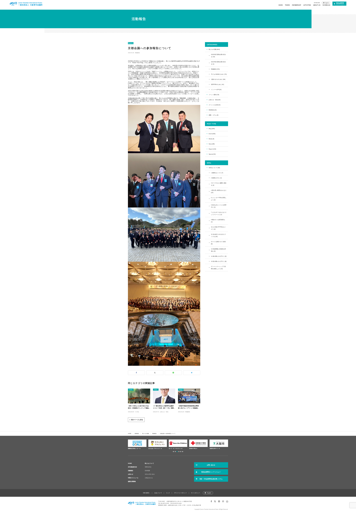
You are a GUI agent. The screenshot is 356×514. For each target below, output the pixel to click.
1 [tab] (173, 451)
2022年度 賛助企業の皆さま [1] (218, 63)
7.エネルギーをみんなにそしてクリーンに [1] (218, 213)
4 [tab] (178, 451)
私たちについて (149, 463)
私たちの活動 (145, 433)
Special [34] (212, 154)
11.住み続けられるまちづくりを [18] (218, 235)
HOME (280, 5)
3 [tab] (177, 451)
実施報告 (137, 52)
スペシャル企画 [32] (214, 105)
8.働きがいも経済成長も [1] (218, 221)
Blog (129, 43)
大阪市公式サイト (193, 448)
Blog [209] (212, 128)
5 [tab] (180, 451)
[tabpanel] (137, 444)
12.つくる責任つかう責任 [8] (218, 243)
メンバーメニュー (340, 3)
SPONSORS (317, 2)
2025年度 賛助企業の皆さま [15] (218, 55)
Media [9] (211, 139)
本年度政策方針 (132, 467)
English (327, 2)
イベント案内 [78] (214, 94)
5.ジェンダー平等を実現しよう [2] (218, 199)
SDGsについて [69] (214, 167)
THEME (287, 5)
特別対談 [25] (212, 110)
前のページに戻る (137, 419)
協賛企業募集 (132, 481)
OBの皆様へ (146, 493)
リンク (168, 493)
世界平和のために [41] (217, 84)
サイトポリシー (195, 493)
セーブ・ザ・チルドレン (154, 448)
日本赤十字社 (172, 448)
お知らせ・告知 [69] (214, 99)
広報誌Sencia (149, 478)
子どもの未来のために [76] (219, 74)
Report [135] (212, 149)
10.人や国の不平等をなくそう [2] (218, 228)
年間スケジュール (133, 478)
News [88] (212, 144)
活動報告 (137, 433)
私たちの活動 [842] (214, 49)
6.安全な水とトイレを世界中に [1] (218, 206)
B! (191, 373)
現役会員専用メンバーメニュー (211, 472)
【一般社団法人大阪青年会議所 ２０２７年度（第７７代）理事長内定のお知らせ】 (164, 407)
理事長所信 (148, 467)
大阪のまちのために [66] (218, 79)
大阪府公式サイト (214, 448)
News (131, 43)
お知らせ (130, 474)
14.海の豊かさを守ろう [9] (218, 256)
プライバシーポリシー (180, 493)
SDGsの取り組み (150, 474)
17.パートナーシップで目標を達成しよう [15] (218, 267)
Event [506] (212, 133)
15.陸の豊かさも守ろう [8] (218, 261)
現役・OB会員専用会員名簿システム (211, 479)
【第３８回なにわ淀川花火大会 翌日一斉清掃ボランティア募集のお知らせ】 (139, 407)
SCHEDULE (326, 5)
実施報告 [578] (215, 69)
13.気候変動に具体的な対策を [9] (218, 250)
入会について (158, 493)
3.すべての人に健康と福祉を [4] (218, 184)
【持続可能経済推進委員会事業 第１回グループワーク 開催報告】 (188, 407)
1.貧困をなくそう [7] (217, 172)
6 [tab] (182, 451)
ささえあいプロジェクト (134, 448)
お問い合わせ (211, 465)
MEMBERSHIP (296, 5)
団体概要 (147, 470)
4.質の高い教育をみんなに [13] (218, 191)
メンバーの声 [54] (216, 89)
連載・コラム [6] (213, 115)
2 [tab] (175, 451)
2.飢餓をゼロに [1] (216, 178)
